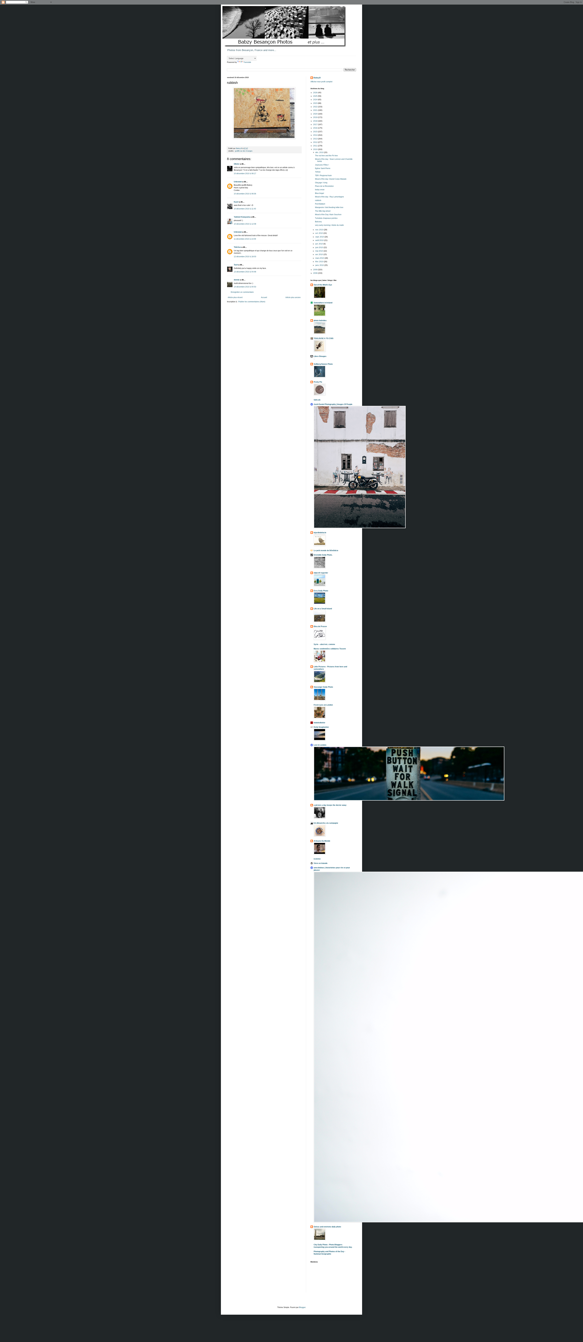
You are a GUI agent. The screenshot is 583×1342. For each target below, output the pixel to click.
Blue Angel (319, 193)
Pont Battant (320, 204)
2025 (315, 96)
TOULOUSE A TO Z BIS (323, 338)
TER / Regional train (323, 175)
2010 (315, 149)
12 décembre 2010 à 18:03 (245, 257)
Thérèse (237, 247)
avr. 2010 (319, 254)
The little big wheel (323, 211)
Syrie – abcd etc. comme (324, 644)
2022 (315, 107)
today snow (319, 190)
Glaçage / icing (321, 183)
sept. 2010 (319, 237)
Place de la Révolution (324, 186)
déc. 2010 (319, 152)
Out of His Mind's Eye (323, 285)
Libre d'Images (320, 356)
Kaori (236, 202)
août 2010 (319, 240)
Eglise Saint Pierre (322, 168)
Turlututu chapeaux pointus (326, 218)
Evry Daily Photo (321, 591)
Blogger (302, 1307)
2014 (315, 135)
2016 (315, 128)
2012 (315, 142)
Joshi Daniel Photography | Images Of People (333, 404)
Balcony (318, 222)
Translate (247, 62)
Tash (236, 265)
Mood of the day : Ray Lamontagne (329, 197)
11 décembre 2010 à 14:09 (245, 239)
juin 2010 (319, 247)
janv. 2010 (319, 265)
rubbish (318, 200)
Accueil (264, 297)
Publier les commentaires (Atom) (251, 302)
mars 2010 (320, 258)
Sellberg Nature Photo (323, 364)
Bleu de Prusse (320, 626)
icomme (317, 859)
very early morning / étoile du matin (329, 225)
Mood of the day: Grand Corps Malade (330, 179)
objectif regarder (321, 573)
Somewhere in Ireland (323, 303)
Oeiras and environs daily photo (327, 1227)
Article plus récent (235, 297)
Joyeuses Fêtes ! (322, 165)
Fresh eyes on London (323, 705)
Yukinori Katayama (242, 217)
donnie (237, 280)
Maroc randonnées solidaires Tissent (330, 649)
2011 (315, 146)
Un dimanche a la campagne (326, 823)
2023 (315, 103)
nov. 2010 (319, 230)
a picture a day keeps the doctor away (330, 805)
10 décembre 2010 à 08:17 (245, 173)
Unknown (238, 182)
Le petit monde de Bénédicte (326, 550)
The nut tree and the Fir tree (326, 156)
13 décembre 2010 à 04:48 (245, 272)
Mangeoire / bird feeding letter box (329, 207)
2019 (315, 117)
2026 (315, 93)
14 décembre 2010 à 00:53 (245, 287)
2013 (315, 139)
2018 (315, 121)
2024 (315, 100)
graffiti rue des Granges (243, 151)
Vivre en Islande (320, 863)
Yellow (317, 172)
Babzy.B (317, 78)
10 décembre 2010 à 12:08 (245, 224)
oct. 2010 (319, 233)
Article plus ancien (293, 297)
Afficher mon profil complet (321, 82)
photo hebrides (320, 320)
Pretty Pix (318, 382)
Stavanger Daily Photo (323, 687)
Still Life (317, 400)
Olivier (236, 164)
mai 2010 (319, 251)
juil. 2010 (319, 244)
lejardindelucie (320, 533)
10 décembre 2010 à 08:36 (245, 194)
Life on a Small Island (323, 609)
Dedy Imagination (321, 727)
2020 (315, 114)
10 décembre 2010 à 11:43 (245, 209)
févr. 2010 (319, 262)
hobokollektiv (319, 723)
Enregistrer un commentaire (242, 292)
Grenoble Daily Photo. (323, 555)
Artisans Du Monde (322, 841)
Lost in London (320, 745)
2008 (315, 273)
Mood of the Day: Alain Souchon (328, 214)
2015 (315, 132)
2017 (315, 124)
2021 (315, 110)
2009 (315, 270)
